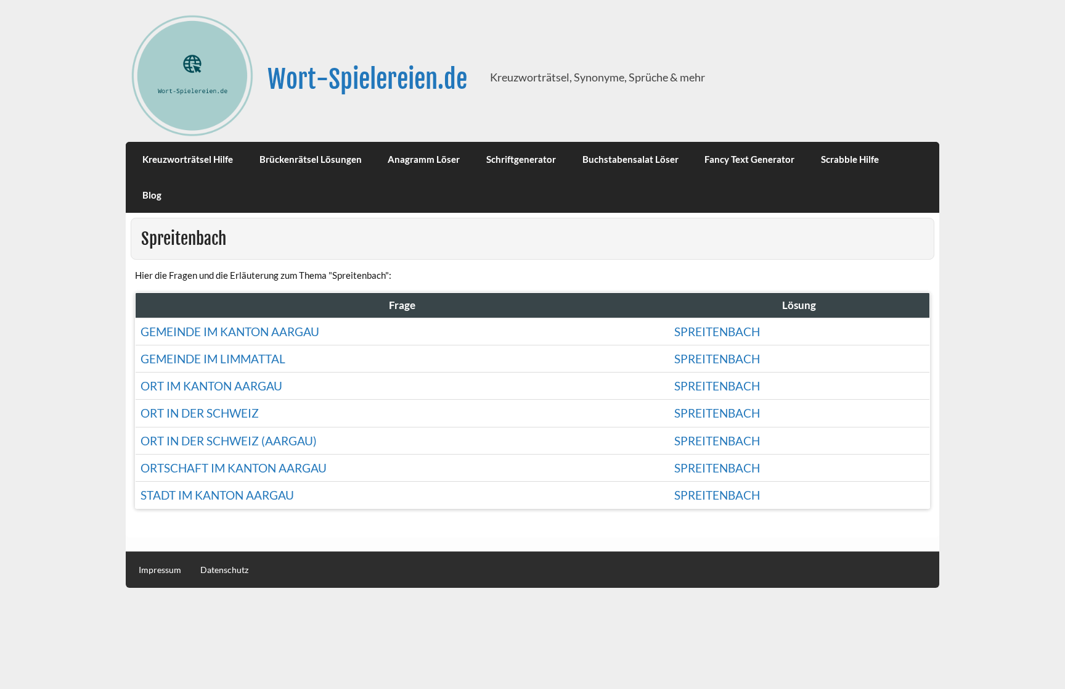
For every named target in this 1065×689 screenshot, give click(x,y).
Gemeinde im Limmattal (213, 359)
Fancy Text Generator (749, 159)
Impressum (160, 570)
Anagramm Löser (424, 159)
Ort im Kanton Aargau (211, 386)
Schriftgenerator (521, 159)
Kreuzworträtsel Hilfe (187, 159)
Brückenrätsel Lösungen (310, 159)
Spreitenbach (717, 331)
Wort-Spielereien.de (367, 79)
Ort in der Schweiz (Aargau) (229, 441)
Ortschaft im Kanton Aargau (234, 468)
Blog (151, 194)
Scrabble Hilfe (850, 159)
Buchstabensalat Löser (630, 159)
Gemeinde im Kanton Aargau (230, 331)
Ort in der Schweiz (200, 413)
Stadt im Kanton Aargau (217, 495)
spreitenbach (717, 359)
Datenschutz (224, 570)
